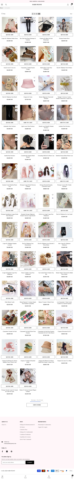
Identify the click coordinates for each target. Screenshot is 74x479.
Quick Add (9, 34)
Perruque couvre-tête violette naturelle (64, 185)
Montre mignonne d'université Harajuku (46, 97)
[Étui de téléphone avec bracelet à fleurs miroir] (46, 229)
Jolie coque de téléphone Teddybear (64, 244)
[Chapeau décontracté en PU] (64, 317)
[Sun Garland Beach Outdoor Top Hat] (46, 259)
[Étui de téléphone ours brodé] (9, 83)
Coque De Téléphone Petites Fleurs (10, 38)
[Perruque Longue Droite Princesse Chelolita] (27, 171)
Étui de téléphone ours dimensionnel (27, 244)
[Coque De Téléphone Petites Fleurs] (9, 24)
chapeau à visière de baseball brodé (28, 361)
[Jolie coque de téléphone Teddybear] (64, 229)
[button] (33, 14)
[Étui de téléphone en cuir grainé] (64, 200)
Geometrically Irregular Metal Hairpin (28, 156)
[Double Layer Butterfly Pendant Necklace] (46, 112)
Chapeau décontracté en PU (64, 331)
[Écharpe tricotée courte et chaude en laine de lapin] (9, 376)
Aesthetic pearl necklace (64, 126)
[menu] (2, 4)
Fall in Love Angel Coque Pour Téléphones (46, 215)
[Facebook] (2, 451)
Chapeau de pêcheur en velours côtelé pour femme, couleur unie (46, 361)
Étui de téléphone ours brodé (9, 97)
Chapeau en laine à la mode (64, 360)
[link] (25, 477)
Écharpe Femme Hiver (64, 38)
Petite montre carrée (9, 302)
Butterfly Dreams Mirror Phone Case (64, 155)
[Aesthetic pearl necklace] (64, 112)
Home (1, 8)
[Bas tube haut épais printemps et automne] (27, 24)
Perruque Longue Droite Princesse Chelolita (28, 185)
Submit (29, 462)
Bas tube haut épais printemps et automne (28, 39)
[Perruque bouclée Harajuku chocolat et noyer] (46, 171)
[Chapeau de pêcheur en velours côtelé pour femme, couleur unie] (46, 347)
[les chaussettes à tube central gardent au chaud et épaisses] (64, 288)
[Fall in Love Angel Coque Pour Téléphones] (46, 200)
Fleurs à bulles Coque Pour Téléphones (27, 273)
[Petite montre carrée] (9, 288)
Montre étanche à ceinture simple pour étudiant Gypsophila (28, 302)
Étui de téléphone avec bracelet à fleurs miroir (46, 244)
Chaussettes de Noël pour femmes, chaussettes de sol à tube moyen (46, 332)
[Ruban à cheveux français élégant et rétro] (27, 376)
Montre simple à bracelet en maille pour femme (64, 273)
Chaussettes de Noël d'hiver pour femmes (28, 332)
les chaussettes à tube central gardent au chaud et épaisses (64, 302)
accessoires (7, 8)
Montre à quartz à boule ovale (46, 302)
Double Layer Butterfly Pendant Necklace (46, 127)
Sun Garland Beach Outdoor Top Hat (46, 273)
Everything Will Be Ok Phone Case (46, 155)
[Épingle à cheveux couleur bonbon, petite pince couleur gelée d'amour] (64, 83)
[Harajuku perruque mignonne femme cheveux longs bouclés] (27, 200)
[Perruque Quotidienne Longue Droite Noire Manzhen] (9, 200)
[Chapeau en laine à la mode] (64, 347)
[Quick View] (16, 22)
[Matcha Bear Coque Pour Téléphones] (46, 54)
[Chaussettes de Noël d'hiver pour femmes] (27, 317)
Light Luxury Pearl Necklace (28, 126)
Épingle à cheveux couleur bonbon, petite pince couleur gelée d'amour (64, 97)
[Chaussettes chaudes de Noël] (9, 317)
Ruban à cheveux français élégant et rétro (28, 390)
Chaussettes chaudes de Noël (10, 331)
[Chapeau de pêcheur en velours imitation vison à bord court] (9, 347)
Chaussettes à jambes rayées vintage (28, 68)
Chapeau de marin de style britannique (46, 39)
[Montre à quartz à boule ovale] (46, 288)
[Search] (6, 4)
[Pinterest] (11, 451)
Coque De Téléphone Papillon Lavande (10, 244)
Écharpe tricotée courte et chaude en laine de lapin (10, 390)
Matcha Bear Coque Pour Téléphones (46, 68)
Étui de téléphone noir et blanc (64, 67)
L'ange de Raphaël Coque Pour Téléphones (9, 273)
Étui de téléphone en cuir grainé (64, 214)
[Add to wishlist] (16, 19)
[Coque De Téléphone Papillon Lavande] (9, 229)
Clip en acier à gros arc (10, 67)
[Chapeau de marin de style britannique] (46, 24)
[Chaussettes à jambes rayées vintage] (27, 54)
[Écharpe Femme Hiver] (64, 24)
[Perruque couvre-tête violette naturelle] (64, 171)
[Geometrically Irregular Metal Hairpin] (27, 142)
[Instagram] (7, 451)
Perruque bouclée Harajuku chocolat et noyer (46, 185)
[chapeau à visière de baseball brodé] (27, 347)
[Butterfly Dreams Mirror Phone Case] (64, 142)
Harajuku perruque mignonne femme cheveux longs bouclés (27, 215)
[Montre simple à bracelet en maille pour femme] (64, 259)
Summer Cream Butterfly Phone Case (9, 185)
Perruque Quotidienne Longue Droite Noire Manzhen (9, 215)
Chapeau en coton (27, 97)
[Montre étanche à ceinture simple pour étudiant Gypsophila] (27, 288)
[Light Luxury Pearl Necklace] (27, 112)
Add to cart (27, 122)
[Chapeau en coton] (27, 83)
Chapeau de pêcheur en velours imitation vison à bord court (9, 361)
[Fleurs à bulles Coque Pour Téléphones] (27, 259)
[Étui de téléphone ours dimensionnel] (27, 229)
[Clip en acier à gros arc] (9, 54)
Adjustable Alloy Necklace (9, 126)
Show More (37, 405)
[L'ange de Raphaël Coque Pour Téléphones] (9, 259)
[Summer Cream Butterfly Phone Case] (9, 171)
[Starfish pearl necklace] (9, 142)
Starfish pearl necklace (9, 155)
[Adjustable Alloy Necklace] (9, 112)
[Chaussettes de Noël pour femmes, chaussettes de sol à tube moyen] (46, 317)
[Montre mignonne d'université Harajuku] (46, 83)
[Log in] (68, 4)
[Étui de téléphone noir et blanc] (64, 54)
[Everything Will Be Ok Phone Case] (46, 142)
